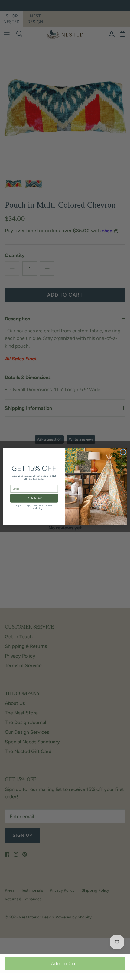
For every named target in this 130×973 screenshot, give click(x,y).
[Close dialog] (123, 452)
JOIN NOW (34, 498)
